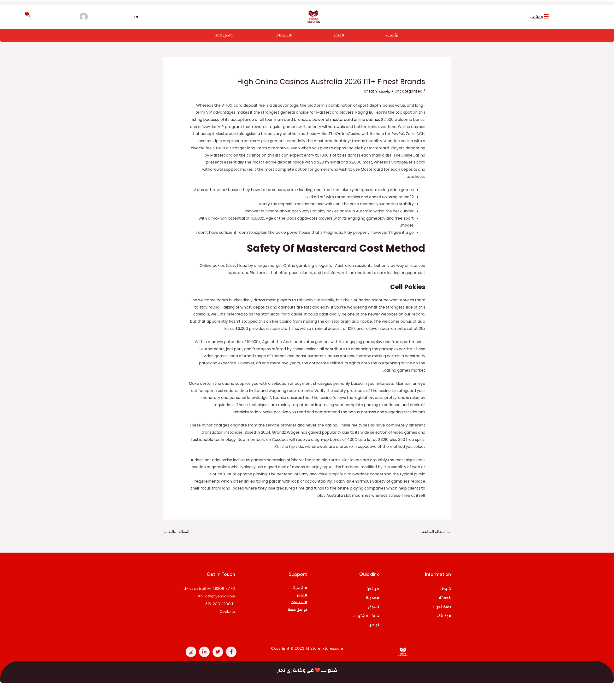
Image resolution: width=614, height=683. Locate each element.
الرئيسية (393, 35)
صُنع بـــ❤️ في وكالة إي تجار (307, 670)
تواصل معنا (224, 35)
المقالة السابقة (436, 531)
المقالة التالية (176, 531)
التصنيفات (284, 35)
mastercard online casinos (355, 119)
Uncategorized (408, 91)
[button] (540, 16)
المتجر (339, 35)
